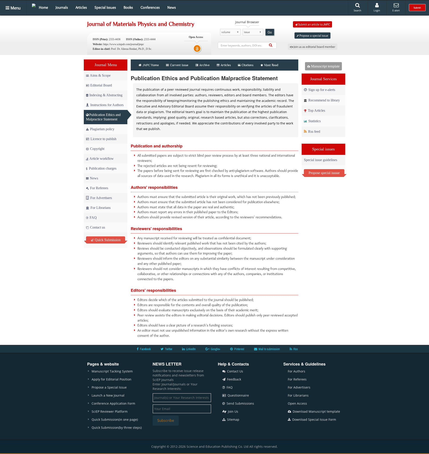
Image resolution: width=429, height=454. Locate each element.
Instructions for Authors (107, 105)
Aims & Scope (100, 75)
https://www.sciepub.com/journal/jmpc (123, 44)
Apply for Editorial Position (111, 379)
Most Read (271, 65)
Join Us (232, 411)
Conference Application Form (113, 403)
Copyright (96, 149)
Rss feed (313, 131)
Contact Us (234, 371)
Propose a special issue (313, 36)
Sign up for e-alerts (321, 90)
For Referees (98, 188)
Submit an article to (313, 24)
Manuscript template (325, 66)
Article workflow (101, 158)
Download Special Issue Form (313, 419)
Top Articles (316, 110)
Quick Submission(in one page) (115, 419)
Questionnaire (238, 395)
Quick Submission (107, 240)
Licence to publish (103, 139)
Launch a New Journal (108, 395)
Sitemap (232, 419)
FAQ (93, 217)
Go (270, 32)
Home (43, 7)
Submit (417, 7)
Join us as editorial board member (314, 47)
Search (357, 10)
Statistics (314, 121)
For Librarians (100, 208)
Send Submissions (240, 403)
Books (128, 7)
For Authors (296, 371)
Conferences (150, 7)
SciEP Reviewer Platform (110, 411)
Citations (247, 65)
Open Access (297, 403)
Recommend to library (323, 100)
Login (377, 10)
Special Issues (105, 7)
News (171, 7)
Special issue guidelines (320, 160)
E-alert (396, 10)
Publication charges (102, 168)
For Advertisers (100, 198)
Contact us (97, 227)
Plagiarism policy (101, 129)
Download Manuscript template (316, 411)
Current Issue (178, 65)
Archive (204, 65)
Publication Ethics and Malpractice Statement (103, 117)
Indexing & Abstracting (105, 95)
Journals (62, 7)
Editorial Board (101, 85)
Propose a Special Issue (109, 387)
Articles (81, 7)
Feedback (233, 379)
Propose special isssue (324, 173)
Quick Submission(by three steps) (117, 427)
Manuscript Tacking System (112, 371)
